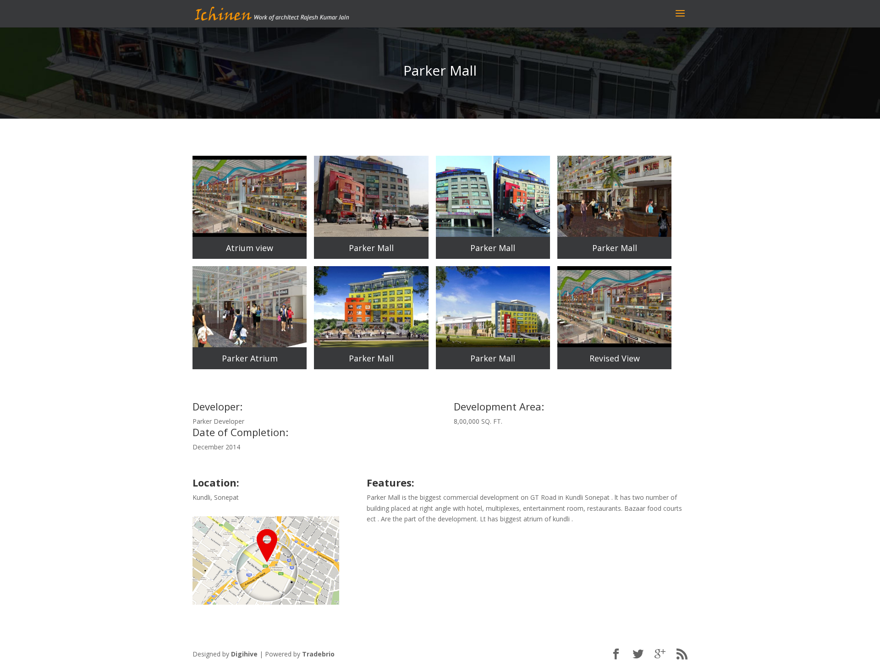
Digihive (244, 654)
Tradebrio (318, 654)
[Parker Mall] (371, 234)
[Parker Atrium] (249, 344)
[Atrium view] (249, 234)
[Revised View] (614, 344)
